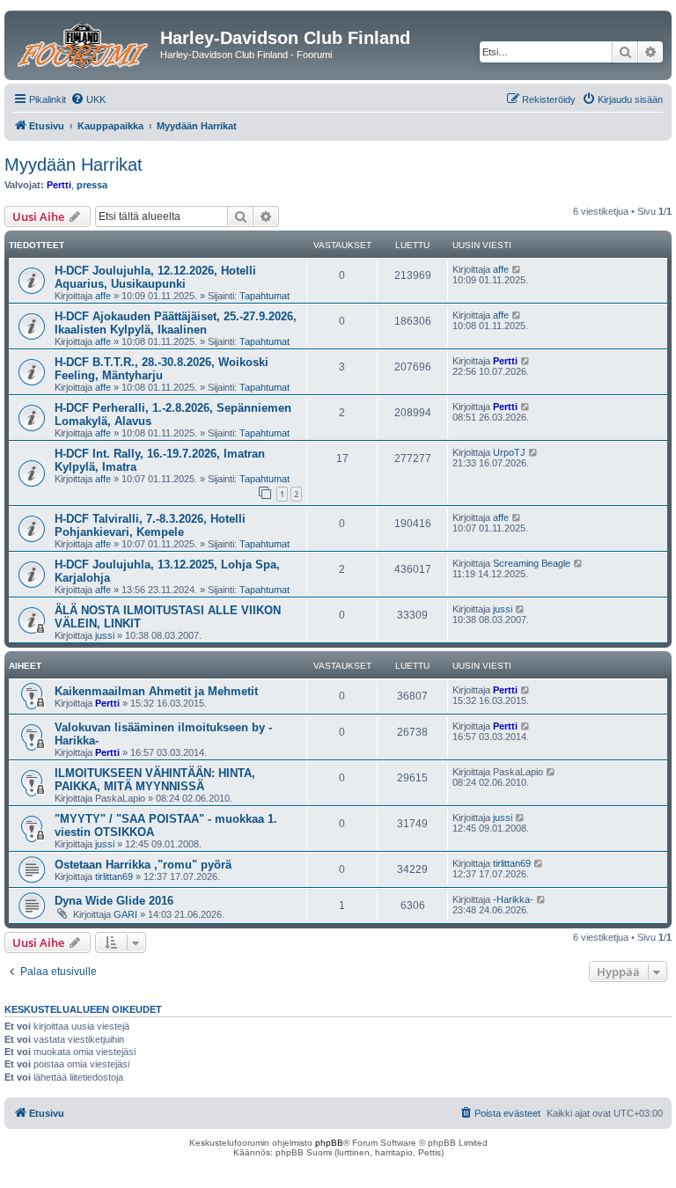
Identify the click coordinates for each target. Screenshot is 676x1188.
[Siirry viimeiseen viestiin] (517, 269)
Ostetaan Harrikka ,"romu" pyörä (143, 864)
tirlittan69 (114, 876)
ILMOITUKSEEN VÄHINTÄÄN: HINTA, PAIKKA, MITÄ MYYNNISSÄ (155, 779)
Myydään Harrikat (73, 164)
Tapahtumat (264, 295)
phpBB (329, 1143)
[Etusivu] (84, 43)
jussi (104, 635)
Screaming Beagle (531, 563)
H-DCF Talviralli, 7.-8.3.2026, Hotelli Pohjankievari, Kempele (150, 525)
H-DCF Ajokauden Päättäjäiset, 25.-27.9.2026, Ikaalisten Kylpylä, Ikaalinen (176, 323)
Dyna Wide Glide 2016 (114, 900)
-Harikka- (513, 899)
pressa (92, 185)
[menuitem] (88, 99)
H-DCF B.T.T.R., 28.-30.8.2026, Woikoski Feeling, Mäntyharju (161, 369)
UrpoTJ (509, 452)
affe (103, 295)
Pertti (59, 185)
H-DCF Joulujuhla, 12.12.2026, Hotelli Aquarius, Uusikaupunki (155, 277)
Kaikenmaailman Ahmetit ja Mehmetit (156, 691)
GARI (125, 914)
